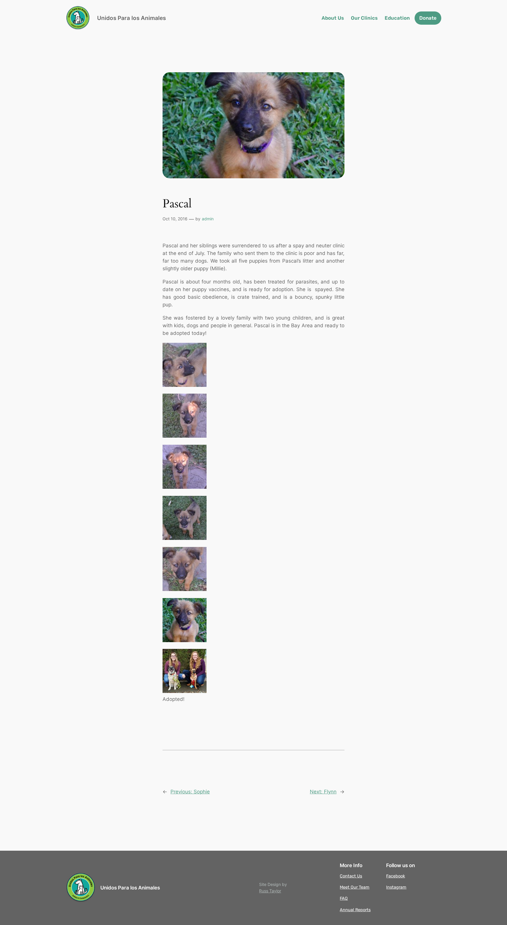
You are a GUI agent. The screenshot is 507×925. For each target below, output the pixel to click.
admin (208, 218)
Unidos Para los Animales (131, 17)
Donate (428, 18)
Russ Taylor (270, 890)
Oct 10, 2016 (175, 218)
